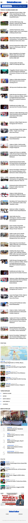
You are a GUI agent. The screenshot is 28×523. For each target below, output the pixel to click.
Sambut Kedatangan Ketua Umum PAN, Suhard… (16, 464)
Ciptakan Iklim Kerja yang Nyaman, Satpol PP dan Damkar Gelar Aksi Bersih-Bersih (17, 23)
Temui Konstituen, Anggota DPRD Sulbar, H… (15, 487)
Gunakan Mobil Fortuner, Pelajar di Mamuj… (15, 385)
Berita (8, 433)
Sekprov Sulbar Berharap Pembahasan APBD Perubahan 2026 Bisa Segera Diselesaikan (17, 195)
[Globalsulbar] (14, 2)
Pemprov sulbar (7, 393)
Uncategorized (10, 451)
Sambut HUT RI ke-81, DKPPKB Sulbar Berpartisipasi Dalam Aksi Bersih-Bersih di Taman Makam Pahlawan (18, 155)
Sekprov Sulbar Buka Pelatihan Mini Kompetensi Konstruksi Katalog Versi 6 (17, 81)
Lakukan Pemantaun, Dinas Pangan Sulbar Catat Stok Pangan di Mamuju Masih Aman (18, 31)
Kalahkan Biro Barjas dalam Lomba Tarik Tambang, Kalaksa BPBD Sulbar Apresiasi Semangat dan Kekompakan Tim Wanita (18, 253)
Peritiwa (3, 343)
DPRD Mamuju (6, 401)
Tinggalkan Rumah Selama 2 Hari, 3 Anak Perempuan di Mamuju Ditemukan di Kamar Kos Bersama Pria (18, 72)
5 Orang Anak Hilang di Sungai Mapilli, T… (16, 367)
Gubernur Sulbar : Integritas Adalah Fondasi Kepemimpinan (17, 209)
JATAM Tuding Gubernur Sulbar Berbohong (15, 435)
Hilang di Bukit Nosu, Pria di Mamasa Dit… (15, 373)
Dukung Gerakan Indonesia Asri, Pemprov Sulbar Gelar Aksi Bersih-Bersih (18, 187)
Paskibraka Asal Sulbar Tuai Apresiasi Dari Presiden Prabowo (18, 106)
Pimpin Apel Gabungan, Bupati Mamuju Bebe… (15, 441)
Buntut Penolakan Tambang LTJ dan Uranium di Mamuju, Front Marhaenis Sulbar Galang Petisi (17, 171)
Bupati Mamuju (6, 398)
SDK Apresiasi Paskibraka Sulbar (18, 87)
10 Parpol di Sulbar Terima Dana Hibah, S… (16, 481)
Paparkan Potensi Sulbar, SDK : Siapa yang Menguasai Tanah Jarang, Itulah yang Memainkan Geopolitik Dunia (17, 15)
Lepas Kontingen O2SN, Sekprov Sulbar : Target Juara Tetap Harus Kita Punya (18, 131)
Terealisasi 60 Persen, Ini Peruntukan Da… (16, 470)
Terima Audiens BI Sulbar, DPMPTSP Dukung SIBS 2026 (16, 63)
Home (7, 514)
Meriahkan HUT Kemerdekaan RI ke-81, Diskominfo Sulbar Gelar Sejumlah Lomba (18, 202)
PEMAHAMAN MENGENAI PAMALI (15, 453)
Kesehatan (9, 427)
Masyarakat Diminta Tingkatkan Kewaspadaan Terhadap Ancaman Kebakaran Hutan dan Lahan (18, 39)
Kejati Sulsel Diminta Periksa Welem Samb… (15, 447)
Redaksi (21, 514)
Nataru (5, 396)
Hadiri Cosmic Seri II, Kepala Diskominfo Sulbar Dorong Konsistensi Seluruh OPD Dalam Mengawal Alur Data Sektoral (17, 236)
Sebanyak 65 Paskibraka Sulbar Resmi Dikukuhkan (17, 137)
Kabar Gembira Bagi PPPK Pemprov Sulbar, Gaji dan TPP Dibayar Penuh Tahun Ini (17, 227)
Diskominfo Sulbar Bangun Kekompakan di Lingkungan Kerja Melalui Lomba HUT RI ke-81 (18, 179)
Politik (3, 459)
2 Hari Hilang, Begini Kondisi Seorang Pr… (16, 379)
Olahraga (5, 404)
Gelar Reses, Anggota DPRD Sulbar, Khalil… (15, 476)
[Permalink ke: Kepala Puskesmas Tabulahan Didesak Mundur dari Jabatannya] (14, 418)
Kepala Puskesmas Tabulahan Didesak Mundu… (15, 429)
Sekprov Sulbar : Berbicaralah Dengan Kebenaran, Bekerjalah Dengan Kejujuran (17, 146)
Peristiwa (3, 361)
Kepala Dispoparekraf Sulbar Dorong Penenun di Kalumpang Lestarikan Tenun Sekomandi (17, 163)
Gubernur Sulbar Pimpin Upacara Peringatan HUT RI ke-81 (18, 122)
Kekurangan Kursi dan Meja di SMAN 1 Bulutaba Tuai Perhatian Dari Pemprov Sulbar (18, 244)
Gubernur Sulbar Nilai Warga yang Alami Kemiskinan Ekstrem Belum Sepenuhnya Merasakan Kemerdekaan (18, 115)
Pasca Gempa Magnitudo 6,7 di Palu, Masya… (12, 362)
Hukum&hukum (10, 445)
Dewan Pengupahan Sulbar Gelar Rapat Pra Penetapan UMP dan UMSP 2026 (18, 47)
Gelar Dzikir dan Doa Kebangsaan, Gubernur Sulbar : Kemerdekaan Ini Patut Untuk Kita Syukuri (17, 219)
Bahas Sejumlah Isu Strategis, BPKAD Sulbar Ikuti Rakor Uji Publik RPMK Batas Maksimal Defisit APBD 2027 (17, 56)
